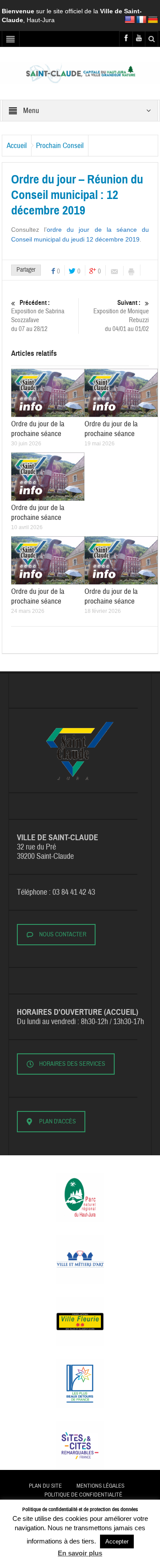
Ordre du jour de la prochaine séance (37, 428)
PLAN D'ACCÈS (57, 1122)
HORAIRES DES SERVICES (72, 1064)
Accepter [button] (116, 1541)
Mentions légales (100, 1485)
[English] (129, 20)
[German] (153, 20)
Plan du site (45, 1485)
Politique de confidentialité (83, 1494)
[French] (141, 20)
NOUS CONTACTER (62, 935)
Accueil (17, 145)
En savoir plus (80, 1553)
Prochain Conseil (60, 145)
